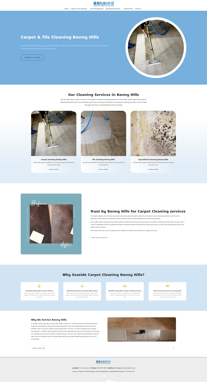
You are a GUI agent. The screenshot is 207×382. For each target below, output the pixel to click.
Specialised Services (113, 9)
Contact (138, 9)
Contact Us (130, 371)
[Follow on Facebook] (103, 376)
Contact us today (33, 57)
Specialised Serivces (117, 371)
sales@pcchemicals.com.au (125, 368)
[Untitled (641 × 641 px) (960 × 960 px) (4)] (156, 75)
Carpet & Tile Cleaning (79, 9)
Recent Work (128, 9)
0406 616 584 (102, 368)
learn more (54, 169)
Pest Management (97, 9)
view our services (100, 237)
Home (66, 9)
